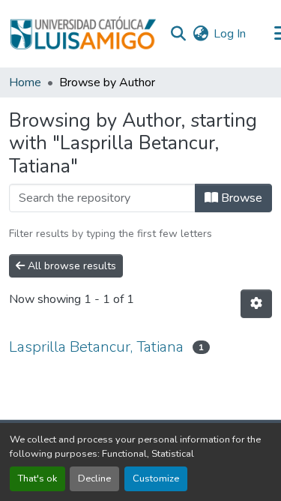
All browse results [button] (70, 266)
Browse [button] (240, 198)
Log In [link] (230, 34)
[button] (83, 33)
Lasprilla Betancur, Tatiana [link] (96, 347)
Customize (156, 478)
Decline (94, 478)
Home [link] (25, 82)
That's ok (37, 478)
